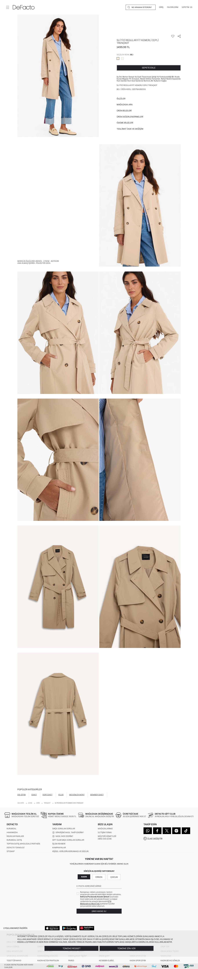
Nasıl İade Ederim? (64, 836)
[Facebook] (157, 830)
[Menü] (7, 7)
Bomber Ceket (97, 795)
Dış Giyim (21, 795)
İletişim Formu (105, 832)
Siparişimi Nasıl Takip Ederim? (69, 832)
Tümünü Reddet (71, 948)
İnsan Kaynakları (15, 836)
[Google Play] (69, 928)
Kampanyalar (59, 847)
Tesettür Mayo (14, 960)
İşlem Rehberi (58, 844)
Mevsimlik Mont (77, 795)
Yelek (60, 795)
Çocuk (114, 877)
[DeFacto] (23, 7)
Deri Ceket (47, 795)
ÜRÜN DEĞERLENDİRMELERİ (130, 117)
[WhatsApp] (147, 830)
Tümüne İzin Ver (126, 948)
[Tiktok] (186, 830)
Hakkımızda (12, 832)
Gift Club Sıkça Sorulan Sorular (68, 840)
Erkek (99, 877)
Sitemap (10, 851)
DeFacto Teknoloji (15, 847)
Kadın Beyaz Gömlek (170, 960)
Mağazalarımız (105, 829)
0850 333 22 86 (105, 839)
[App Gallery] (86, 928)
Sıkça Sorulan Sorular (63, 829)
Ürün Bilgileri (124, 110)
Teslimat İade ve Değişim (130, 129)
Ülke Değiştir (154, 838)
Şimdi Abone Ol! (99, 911)
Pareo (71, 960)
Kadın (84, 877)
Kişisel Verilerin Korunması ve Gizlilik (70, 851)
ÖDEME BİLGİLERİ (125, 123)
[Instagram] (176, 830)
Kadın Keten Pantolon (48, 960)
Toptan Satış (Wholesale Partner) (23, 844)
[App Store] (52, 928)
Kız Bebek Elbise (106, 960)
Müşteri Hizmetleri (107, 836)
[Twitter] (167, 830)
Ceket (34, 795)
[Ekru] (122, 58)
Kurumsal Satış (14, 840)
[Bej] (118, 58)
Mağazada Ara (125, 104)
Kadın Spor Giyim (138, 960)
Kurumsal (11, 829)
